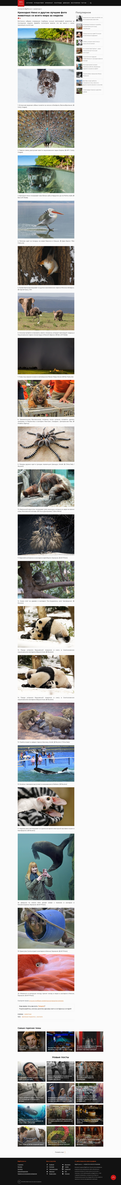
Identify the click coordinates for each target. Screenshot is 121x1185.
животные (37, 9)
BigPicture (28, 9)
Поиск (95, 3)
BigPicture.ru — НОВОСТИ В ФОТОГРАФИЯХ (87, 1164)
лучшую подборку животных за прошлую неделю (46, 1001)
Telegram (41, 1006)
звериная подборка (29, 1016)
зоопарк (40, 1016)
